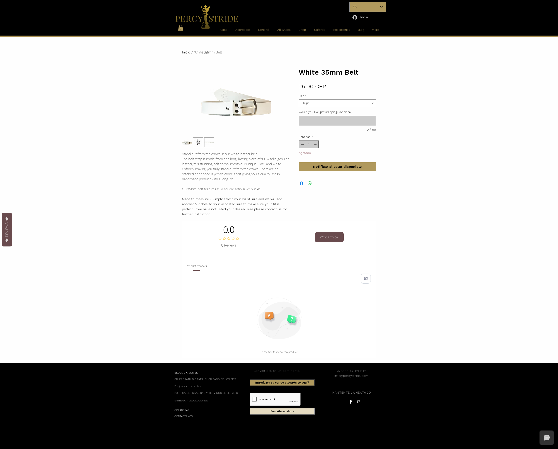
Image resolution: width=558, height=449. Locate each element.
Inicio (186, 52)
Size (302, 96)
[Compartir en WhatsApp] (309, 183)
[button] (180, 28)
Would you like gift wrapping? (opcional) (325, 112)
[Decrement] (302, 144)
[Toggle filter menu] (366, 279)
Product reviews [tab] (196, 266)
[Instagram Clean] (359, 402)
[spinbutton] (309, 144)
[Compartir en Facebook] (301, 183)
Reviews (7, 230)
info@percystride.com (351, 375)
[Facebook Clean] (351, 402)
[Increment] (315, 144)
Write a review (329, 237)
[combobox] (337, 103)
